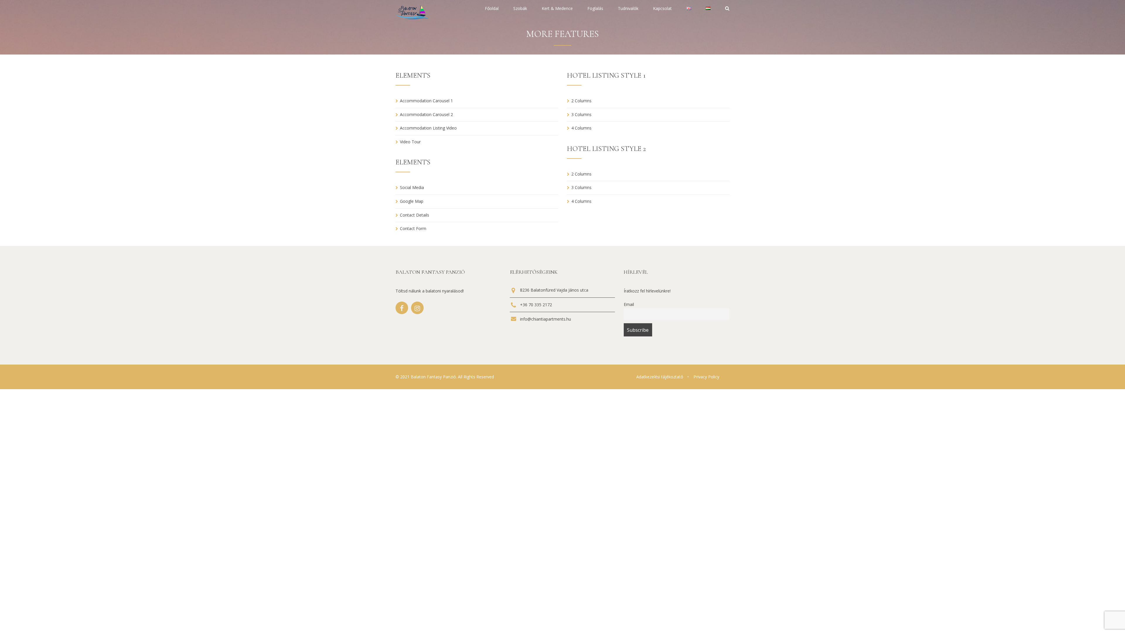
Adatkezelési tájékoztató (659, 377)
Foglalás (595, 8)
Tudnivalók (628, 8)
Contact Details (414, 215)
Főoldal (492, 8)
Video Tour (410, 141)
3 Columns (581, 114)
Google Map (411, 201)
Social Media (412, 187)
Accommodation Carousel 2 (426, 114)
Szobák (520, 8)
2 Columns (581, 100)
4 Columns (581, 128)
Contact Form (413, 228)
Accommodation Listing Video (428, 128)
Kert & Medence (557, 8)
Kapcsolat (662, 8)
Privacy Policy (706, 377)
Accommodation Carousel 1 (426, 100)
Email (629, 304)
